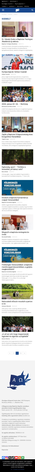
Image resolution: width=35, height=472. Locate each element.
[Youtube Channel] (16, 457)
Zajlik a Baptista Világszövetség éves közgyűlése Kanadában (17, 135)
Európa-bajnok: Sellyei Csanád (14, 72)
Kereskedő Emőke (6, 237)
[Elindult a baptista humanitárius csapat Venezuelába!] (17, 187)
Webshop (26, 6)
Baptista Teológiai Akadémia (9, 44)
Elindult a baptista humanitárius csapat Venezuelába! (15, 199)
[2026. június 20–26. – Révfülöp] (17, 94)
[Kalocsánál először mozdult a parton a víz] (17, 291)
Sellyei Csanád (6, 74)
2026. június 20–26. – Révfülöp (15, 104)
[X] (9, 457)
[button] (32, 10)
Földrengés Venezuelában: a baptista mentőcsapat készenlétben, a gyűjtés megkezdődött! (17, 267)
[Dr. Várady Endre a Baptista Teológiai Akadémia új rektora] (17, 29)
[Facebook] (3, 457)
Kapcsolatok (20, 6)
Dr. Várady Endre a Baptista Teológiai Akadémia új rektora (17, 40)
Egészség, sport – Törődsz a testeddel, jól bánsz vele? (14, 168)
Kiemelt (10, 14)
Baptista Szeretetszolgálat (9, 202)
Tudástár (4, 6)
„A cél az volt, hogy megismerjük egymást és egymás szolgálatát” (15, 335)
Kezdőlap (4, 14)
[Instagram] (6, 457)
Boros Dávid (5, 171)
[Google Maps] (22, 457)
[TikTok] (13, 457)
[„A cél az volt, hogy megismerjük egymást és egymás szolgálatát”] (17, 324)
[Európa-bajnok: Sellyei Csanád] (17, 62)
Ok (11, 469)
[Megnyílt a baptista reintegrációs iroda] (17, 222)
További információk (18, 469)
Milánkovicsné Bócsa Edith (9, 106)
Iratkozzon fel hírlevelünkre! (10, 446)
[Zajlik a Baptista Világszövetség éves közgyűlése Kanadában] (17, 124)
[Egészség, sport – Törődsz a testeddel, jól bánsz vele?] (17, 157)
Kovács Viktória (6, 338)
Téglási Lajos (5, 139)
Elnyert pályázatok (19, 3)
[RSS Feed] (19, 457)
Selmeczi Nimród (6, 306)
